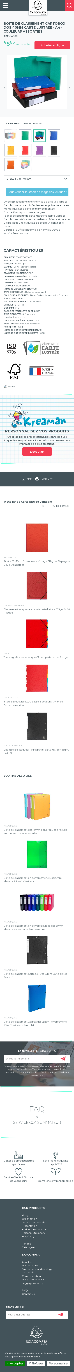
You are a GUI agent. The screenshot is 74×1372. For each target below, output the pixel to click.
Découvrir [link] (37, 451)
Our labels (28, 1272)
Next (68, 88)
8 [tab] (44, 110)
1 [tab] (24, 110)
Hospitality (28, 1236)
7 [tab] (41, 110)
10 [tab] (49, 110)
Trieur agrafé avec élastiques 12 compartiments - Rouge (36, 657)
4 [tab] (32, 110)
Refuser (37, 1363)
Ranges (26, 1243)
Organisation (29, 1218)
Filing (25, 1215)
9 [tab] (47, 110)
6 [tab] (38, 110)
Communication (31, 1276)
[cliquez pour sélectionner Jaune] (11, 150)
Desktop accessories (34, 1222)
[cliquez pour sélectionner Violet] (39, 150)
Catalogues (28, 1247)
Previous (5, 88)
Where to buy (30, 1265)
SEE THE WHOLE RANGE (56, 505)
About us (27, 1262)
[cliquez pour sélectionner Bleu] (54, 136)
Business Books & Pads (35, 1229)
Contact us (28, 1293)
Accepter (16, 1363)
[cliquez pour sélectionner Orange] (11, 164)
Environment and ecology (37, 1269)
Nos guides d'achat (33, 1279)
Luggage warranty (32, 1283)
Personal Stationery (33, 1232)
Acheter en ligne (52, 45)
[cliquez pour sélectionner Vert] (25, 136)
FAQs (25, 1290)
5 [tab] (35, 110)
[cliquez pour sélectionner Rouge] (25, 150)
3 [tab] (29, 110)
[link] (5, 5)
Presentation (29, 1225)
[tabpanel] (37, 82)
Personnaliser (59, 1363)
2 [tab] (27, 110)
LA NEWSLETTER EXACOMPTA (37, 1050)
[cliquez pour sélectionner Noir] (54, 150)
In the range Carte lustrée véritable (28, 501)
